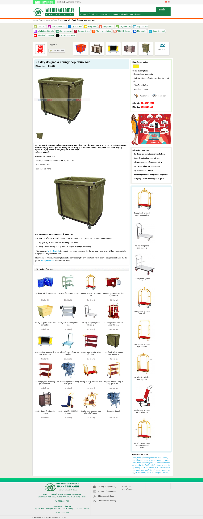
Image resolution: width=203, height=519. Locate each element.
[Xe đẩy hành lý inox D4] (144, 254)
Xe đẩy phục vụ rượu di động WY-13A (113, 324)
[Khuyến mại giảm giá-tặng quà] (151, 114)
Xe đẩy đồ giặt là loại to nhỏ (45, 293)
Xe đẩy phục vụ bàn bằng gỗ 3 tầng (91, 353)
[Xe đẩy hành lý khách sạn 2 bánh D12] (144, 386)
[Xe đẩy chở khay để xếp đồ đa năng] (68, 334)
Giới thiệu (60, 2)
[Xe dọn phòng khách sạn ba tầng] (129, 44)
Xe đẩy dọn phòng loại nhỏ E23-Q (45, 412)
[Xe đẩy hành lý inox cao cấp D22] (90, 363)
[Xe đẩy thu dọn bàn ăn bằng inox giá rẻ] (68, 363)
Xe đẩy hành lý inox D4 (142, 280)
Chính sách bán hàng (106, 496)
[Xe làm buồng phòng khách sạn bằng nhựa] (113, 44)
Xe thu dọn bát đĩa (114, 411)
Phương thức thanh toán (107, 491)
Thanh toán (162, 96)
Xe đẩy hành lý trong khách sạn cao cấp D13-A (142, 445)
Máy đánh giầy (135, 14)
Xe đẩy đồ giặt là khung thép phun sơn (114, 353)
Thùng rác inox (92, 14)
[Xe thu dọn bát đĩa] (113, 393)
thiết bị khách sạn (47, 261)
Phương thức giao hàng (107, 487)
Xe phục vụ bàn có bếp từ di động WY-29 (113, 294)
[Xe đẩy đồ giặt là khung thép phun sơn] (40, 136)
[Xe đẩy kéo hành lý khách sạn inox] (68, 393)
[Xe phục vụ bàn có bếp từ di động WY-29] (113, 275)
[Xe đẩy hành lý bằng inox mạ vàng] (144, 353)
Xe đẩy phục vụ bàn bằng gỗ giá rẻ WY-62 (45, 383)
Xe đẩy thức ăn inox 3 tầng (68, 293)
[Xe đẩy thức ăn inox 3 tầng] (68, 275)
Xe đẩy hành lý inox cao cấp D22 (91, 383)
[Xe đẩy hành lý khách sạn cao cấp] (144, 320)
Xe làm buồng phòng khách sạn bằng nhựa (45, 353)
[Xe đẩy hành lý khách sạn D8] (90, 275)
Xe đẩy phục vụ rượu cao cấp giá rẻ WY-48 (91, 412)
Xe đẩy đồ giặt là (53, 251)
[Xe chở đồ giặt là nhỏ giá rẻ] (146, 44)
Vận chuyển (144, 96)
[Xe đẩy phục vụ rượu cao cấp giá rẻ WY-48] (90, 393)
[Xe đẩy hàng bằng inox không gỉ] (90, 304)
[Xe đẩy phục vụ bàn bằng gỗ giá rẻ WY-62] (45, 363)
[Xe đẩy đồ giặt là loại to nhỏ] (45, 275)
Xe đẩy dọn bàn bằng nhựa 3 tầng (68, 324)
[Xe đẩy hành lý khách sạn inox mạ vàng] (144, 189)
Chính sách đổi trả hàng (107, 501)
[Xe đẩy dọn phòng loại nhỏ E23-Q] (45, 393)
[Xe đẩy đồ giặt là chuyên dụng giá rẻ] (80, 44)
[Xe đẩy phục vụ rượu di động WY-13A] (113, 304)
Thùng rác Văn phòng (121, 14)
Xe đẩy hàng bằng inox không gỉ (91, 324)
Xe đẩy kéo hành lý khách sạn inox (68, 412)
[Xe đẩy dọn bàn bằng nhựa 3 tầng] (68, 304)
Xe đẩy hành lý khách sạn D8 (91, 294)
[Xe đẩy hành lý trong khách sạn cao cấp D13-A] (144, 419)
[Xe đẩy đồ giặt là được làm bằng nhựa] (45, 304)
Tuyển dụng (69, 2)
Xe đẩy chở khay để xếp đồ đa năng (68, 353)
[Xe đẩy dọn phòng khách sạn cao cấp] (97, 44)
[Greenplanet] (53, 11)
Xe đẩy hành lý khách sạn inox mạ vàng (142, 214)
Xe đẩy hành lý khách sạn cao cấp (142, 346)
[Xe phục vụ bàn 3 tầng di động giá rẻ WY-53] (113, 363)
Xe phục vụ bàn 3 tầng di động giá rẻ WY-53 (113, 383)
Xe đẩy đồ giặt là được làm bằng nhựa (45, 324)
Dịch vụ (78, 2)
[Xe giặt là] (56, 49)
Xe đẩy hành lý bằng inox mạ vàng (142, 378)
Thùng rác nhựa (106, 14)
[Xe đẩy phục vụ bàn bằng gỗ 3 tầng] (90, 334)
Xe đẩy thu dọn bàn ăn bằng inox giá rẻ (68, 383)
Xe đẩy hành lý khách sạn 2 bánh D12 (142, 411)
